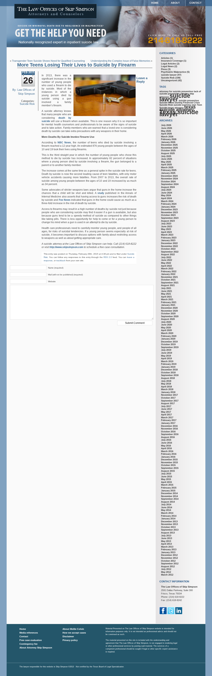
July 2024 (166, 190)
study (101, 193)
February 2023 (168, 237)
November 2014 (169, 496)
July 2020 (166, 322)
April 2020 (166, 330)
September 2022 (169, 251)
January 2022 (168, 274)
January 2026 (168, 142)
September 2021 (169, 282)
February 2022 (168, 271)
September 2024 (169, 184)
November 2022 (169, 246)
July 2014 (166, 504)
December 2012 (169, 555)
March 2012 (167, 574)
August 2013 (168, 532)
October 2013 (168, 527)
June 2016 (166, 442)
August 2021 (168, 285)
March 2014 (167, 513)
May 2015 (166, 479)
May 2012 (166, 572)
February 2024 (168, 204)
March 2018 (167, 389)
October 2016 (168, 431)
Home (155, 3)
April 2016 (166, 448)
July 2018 (166, 381)
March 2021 (167, 299)
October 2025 (168, 150)
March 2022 (167, 268)
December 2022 (169, 243)
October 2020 (168, 313)
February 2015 (168, 487)
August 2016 (168, 437)
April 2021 (166, 296)
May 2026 (166, 131)
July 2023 (166, 223)
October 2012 (168, 561)
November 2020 (169, 311)
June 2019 (166, 353)
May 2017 (166, 412)
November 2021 (169, 277)
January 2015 (168, 490)
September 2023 (169, 218)
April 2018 (166, 386)
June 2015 (166, 476)
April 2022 (166, 266)
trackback (60, 260)
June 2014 (166, 507)
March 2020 (167, 333)
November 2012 (169, 558)
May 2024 (166, 195)
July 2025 (166, 156)
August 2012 (168, 566)
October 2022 (168, 249)
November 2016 (169, 428)
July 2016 (166, 440)
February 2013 (168, 549)
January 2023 (168, 240)
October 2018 (168, 372)
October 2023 (168, 215)
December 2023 (169, 209)
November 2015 (169, 462)
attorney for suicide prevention (176, 91)
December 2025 (169, 145)
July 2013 (166, 535)
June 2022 (166, 260)
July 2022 (166, 257)
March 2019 (167, 361)
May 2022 (166, 263)
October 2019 (168, 344)
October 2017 (168, 398)
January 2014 (168, 518)
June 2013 (166, 538)
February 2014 (168, 516)
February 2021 (168, 302)
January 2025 (168, 173)
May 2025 (166, 162)
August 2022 (168, 254)
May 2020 (166, 327)
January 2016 (168, 457)
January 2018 (168, 392)
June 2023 (166, 226)
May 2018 (166, 383)
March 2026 (167, 136)
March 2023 (167, 234)
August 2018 (168, 378)
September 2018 (169, 375)
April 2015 (166, 482)
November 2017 (169, 395)
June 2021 (166, 291)
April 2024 (166, 198)
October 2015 (168, 465)
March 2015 (167, 485)
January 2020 (168, 338)
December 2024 (169, 176)
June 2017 (166, 409)
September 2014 (169, 499)
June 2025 (166, 159)
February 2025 (168, 170)
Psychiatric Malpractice (173, 72)
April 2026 (166, 133)
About (175, 3)
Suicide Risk (27, 104)
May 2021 (166, 294)
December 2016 (169, 426)
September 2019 (169, 347)
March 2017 (167, 417)
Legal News (167, 66)
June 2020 (166, 324)
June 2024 (166, 192)
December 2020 (169, 308)
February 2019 (168, 364)
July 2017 (166, 406)
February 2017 (168, 420)
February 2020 (168, 336)
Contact (195, 3)
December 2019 (169, 341)
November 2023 (169, 212)
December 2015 (169, 459)
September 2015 (169, 468)
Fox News (64, 200)
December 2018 (169, 369)
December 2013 (169, 521)
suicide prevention (189, 100)
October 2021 (168, 279)
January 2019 (168, 367)
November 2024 (169, 178)
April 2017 (166, 414)
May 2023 (166, 229)
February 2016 (168, 454)
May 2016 (166, 445)
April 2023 (166, 232)
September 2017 (169, 400)
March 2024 (167, 201)
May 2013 (166, 541)
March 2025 (167, 167)
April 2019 (166, 358)
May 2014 (166, 510)
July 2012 (166, 569)
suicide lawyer (169, 75)
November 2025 (169, 147)
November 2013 (169, 524)
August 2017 (168, 403)
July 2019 (166, 350)
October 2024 (168, 181)
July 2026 (166, 125)
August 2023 (168, 221)
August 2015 (168, 471)
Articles (165, 58)
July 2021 (166, 288)
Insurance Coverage (172, 60)
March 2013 (167, 546)
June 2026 (166, 128)
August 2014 (168, 502)
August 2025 (168, 153)
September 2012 (169, 563)
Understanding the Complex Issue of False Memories (120, 61)
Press (164, 69)
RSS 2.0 (108, 257)
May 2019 (166, 355)
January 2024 (168, 207)
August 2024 (168, 187)
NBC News (64, 142)
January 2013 (168, 552)
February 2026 (168, 139)
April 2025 (166, 164)
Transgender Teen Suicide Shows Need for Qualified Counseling (48, 61)
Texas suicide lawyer (178, 113)
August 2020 (168, 319)
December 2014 (169, 493)
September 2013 (169, 529)
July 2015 (166, 473)
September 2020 (169, 316)
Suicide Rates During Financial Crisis (179, 102)
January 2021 (168, 305)
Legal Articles (168, 63)
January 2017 (168, 423)
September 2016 (169, 434)
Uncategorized (169, 80)
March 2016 (167, 451)
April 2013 (166, 544)
